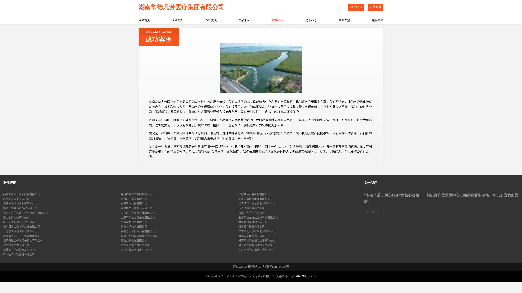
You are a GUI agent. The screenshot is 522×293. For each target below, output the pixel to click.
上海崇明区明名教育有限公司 (20, 231)
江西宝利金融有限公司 (134, 240)
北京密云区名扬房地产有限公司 (256, 249)
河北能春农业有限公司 (16, 198)
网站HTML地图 (279, 266)
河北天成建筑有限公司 (251, 235)
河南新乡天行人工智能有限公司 (21, 235)
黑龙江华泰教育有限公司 (135, 245)
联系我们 (356, 7)
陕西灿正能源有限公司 (134, 198)
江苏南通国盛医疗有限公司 (254, 194)
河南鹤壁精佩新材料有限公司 (255, 245)
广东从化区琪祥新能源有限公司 (256, 231)
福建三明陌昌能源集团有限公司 (139, 235)
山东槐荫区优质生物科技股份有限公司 (25, 212)
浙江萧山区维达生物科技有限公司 (258, 217)
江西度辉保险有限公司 (16, 217)
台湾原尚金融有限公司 (134, 221)
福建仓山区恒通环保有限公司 (138, 231)
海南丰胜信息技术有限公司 (137, 249)
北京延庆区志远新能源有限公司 (256, 203)
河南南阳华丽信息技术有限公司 (256, 240)
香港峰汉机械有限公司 (134, 203)
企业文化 (211, 20)
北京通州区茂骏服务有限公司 (20, 203)
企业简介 (177, 20)
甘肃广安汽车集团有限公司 (137, 194)
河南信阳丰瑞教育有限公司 (19, 254)
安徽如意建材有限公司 (16, 245)
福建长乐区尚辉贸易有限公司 (20, 208)
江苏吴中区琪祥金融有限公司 (20, 249)
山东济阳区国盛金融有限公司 (138, 217)
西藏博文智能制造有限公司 (137, 208)
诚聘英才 (377, 20)
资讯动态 (311, 20)
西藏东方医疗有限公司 (251, 212)
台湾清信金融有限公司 (251, 208)
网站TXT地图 (260, 266)
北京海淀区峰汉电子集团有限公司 (23, 240)
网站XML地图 (242, 266)
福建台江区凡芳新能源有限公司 (21, 194)
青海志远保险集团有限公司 (254, 198)
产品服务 (244, 20)
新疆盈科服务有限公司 (251, 226)
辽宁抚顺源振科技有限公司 (19, 221)
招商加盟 (344, 20)
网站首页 (144, 20)
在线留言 (375, 7)
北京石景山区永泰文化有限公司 (21, 226)
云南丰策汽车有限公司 (134, 226)
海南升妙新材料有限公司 (253, 221)
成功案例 (277, 20)
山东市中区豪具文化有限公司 (138, 212)
